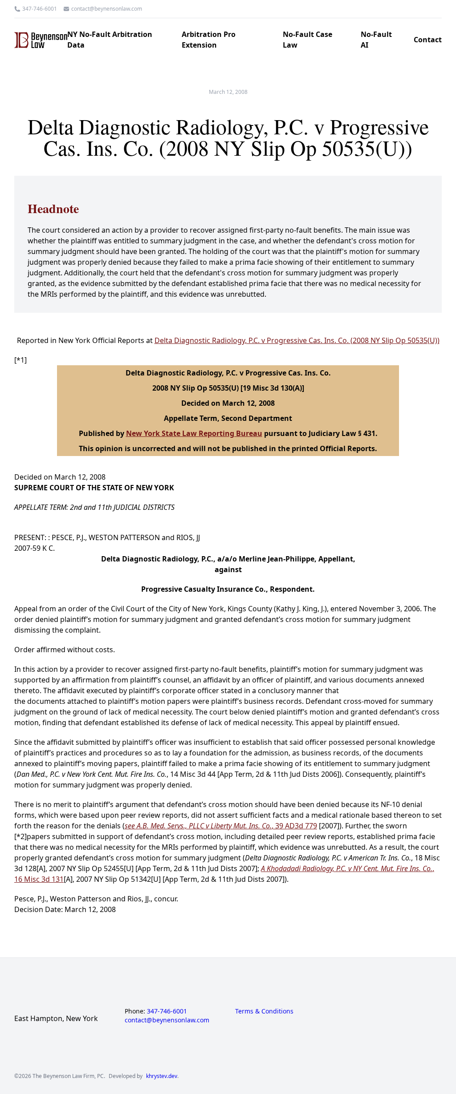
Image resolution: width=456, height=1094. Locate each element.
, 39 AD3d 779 (221, 826)
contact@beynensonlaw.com (106, 8)
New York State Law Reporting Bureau (194, 433)
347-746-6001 (39, 8)
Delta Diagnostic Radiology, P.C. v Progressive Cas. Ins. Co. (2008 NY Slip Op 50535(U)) (297, 340)
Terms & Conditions (264, 1011)
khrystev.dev (161, 1076)
